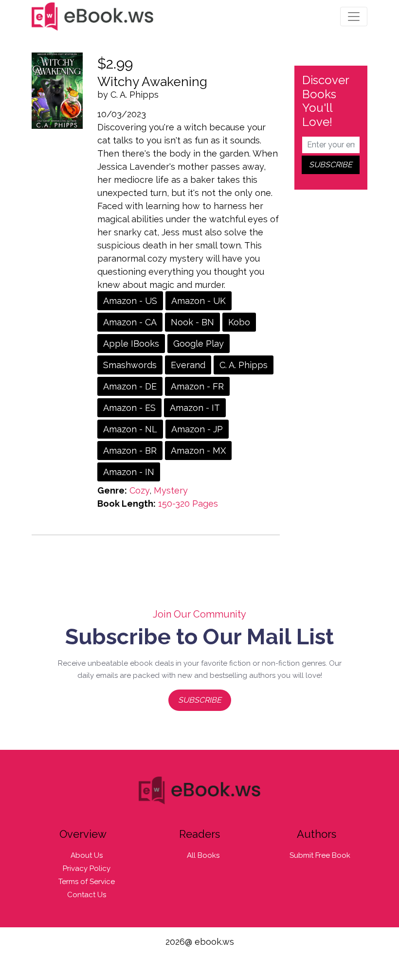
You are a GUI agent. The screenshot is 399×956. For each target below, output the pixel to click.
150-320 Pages (188, 503)
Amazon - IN (128, 472)
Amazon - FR (197, 386)
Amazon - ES (129, 408)
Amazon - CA (130, 322)
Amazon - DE (130, 386)
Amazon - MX (198, 450)
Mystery (171, 490)
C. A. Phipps (243, 365)
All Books (203, 855)
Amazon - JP (197, 429)
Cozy (139, 490)
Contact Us (86, 894)
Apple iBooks (131, 343)
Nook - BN (192, 322)
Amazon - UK (198, 301)
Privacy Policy (86, 868)
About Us (87, 855)
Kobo (239, 322)
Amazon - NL (130, 429)
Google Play (198, 343)
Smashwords (130, 365)
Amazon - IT (195, 408)
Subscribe (199, 700)
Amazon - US (130, 301)
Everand (188, 365)
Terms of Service (86, 881)
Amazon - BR (130, 450)
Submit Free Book (320, 855)
